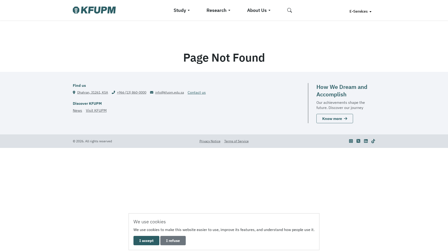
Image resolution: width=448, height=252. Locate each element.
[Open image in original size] (94, 10)
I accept (146, 240)
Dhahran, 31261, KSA (92, 92)
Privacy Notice (210, 141)
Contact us (197, 92)
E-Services (359, 11)
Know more (332, 118)
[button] (289, 10)
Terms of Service (236, 141)
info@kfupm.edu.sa (169, 92)
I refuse (173, 240)
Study (180, 10)
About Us (257, 10)
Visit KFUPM (96, 110)
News (77, 110)
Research (216, 10)
